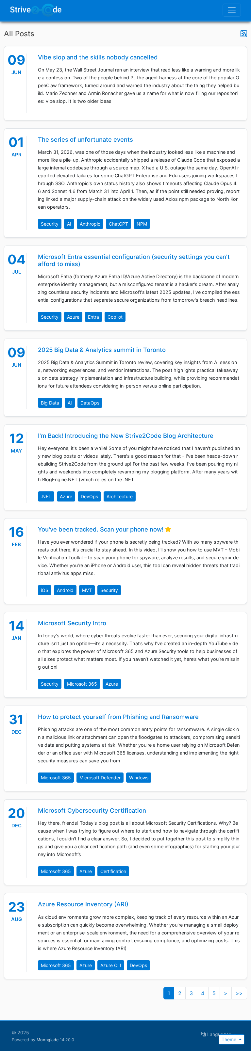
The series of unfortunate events (85, 139)
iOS (44, 590)
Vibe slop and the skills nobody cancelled (98, 57)
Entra (93, 317)
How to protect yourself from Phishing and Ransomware (118, 716)
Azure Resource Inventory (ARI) (83, 904)
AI (69, 224)
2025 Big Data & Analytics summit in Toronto (102, 349)
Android (65, 590)
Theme (230, 1039)
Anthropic (90, 224)
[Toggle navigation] (232, 10)
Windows (138, 777)
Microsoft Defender (100, 777)
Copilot (115, 317)
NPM (142, 224)
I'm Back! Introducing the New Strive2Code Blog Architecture (125, 435)
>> (239, 993)
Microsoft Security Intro (72, 623)
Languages (219, 1034)
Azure (73, 317)
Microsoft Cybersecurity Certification (92, 810)
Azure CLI (110, 965)
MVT (87, 590)
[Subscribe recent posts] (244, 33)
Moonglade (48, 1039)
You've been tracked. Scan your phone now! (101, 529)
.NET (46, 496)
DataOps (89, 403)
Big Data (50, 403)
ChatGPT (118, 224)
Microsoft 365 (82, 684)
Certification (113, 871)
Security (50, 224)
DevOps (89, 496)
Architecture (120, 496)
